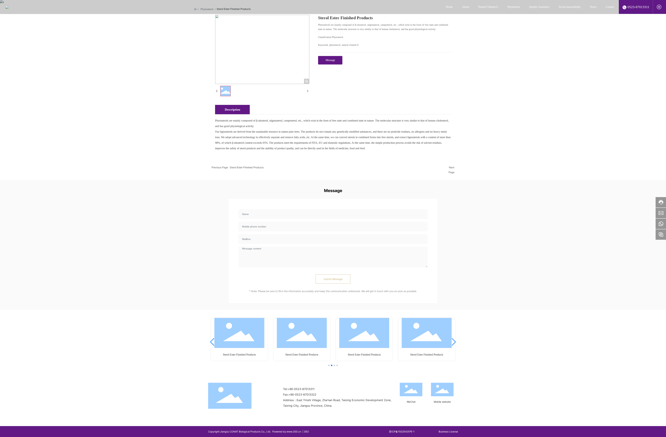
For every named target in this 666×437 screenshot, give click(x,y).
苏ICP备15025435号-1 (402, 431)
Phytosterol (337, 37)
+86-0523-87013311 (301, 389)
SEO (306, 431)
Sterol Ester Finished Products (247, 167)
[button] (329, 365)
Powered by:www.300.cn (286, 431)
